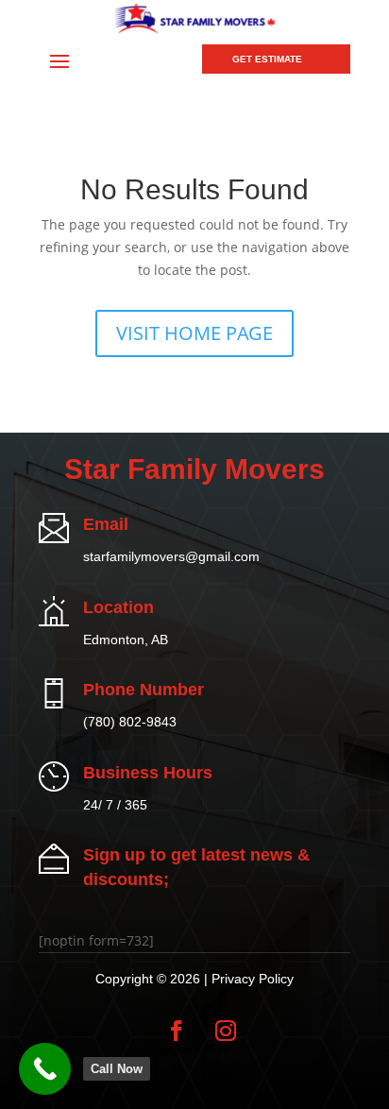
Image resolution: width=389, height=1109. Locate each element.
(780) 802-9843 (130, 721)
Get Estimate (267, 59)
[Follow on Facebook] (176, 1030)
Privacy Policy (252, 978)
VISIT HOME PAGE (194, 333)
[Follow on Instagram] (225, 1030)
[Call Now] (45, 1069)
